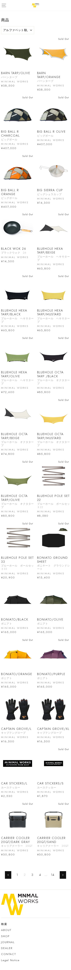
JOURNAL (8, 942)
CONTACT (8, 954)
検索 (4, 924)
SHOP (5, 936)
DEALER (7, 948)
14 (53, 875)
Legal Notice (10, 960)
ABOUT (6, 930)
